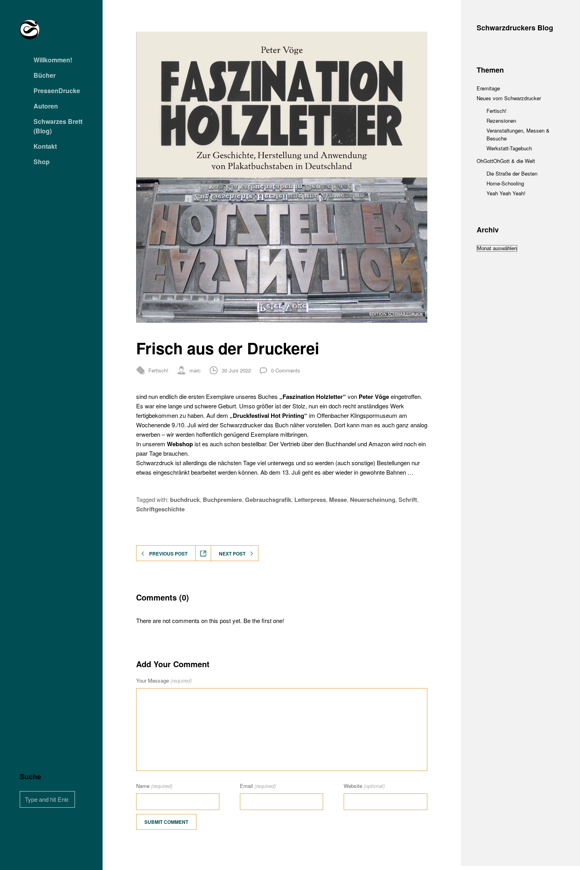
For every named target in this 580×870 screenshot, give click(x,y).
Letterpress (310, 499)
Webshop (180, 444)
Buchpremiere (222, 499)
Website (364, 786)
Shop (42, 161)
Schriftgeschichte (160, 509)
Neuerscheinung (372, 499)
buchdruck (185, 499)
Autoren (46, 105)
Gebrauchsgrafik (268, 499)
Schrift (408, 499)
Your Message (164, 680)
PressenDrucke (57, 90)
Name (154, 786)
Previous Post (168, 553)
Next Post (232, 553)
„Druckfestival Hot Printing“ (268, 415)
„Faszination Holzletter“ (312, 396)
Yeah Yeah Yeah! (506, 193)
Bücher (45, 75)
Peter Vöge (374, 396)
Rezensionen (501, 120)
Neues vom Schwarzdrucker (509, 98)
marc (195, 370)
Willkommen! (53, 59)
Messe (338, 499)
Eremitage (488, 88)
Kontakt (45, 146)
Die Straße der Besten (511, 173)
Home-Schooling (505, 183)
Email (258, 786)
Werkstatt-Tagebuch (509, 148)
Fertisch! (158, 370)
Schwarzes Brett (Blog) (58, 126)
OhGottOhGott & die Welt (506, 161)
